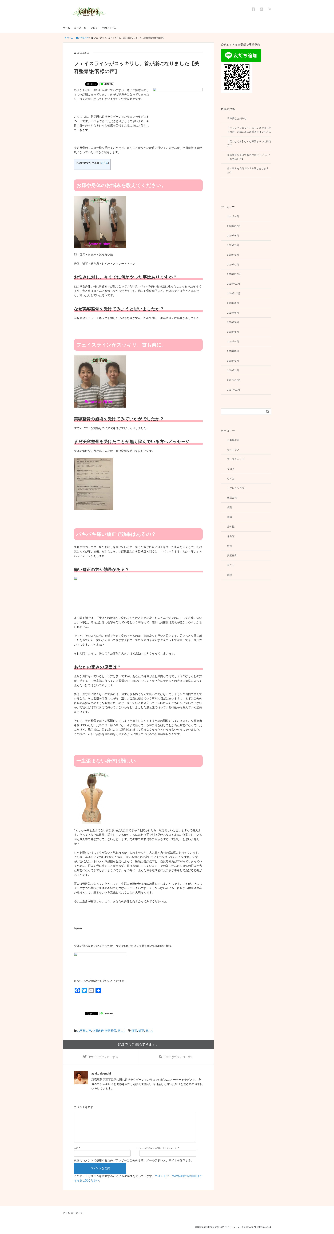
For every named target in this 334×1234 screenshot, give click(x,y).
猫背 (134, 1030)
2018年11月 (233, 283)
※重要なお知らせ (237, 118)
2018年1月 (233, 370)
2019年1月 (233, 264)
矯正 (141, 1030)
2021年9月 (233, 216)
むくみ (230, 478)
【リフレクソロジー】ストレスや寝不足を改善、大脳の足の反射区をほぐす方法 (249, 129)
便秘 (229, 507)
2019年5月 (233, 235)
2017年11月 (233, 389)
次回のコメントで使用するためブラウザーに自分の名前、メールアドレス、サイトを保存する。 (134, 1160)
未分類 (230, 536)
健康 (229, 517)
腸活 (229, 574)
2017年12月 (233, 380)
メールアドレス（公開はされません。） (158, 1148)
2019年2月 (233, 254)
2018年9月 (233, 303)
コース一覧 (80, 27)
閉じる (104, 163)
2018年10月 (233, 293)
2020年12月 (233, 226)
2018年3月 (233, 351)
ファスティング (235, 459)
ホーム (66, 27)
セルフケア (233, 449)
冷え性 (230, 526)
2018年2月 (233, 360)
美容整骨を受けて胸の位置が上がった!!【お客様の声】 (248, 157)
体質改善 (98, 1030)
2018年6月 (233, 322)
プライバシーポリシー (74, 1213)
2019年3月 (233, 245)
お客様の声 (84, 1030)
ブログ (94, 27)
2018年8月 (233, 312)
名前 (76, 1148)
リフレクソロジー (237, 488)
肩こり (122, 1030)
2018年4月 (233, 341)
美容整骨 (110, 1030)
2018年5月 (233, 331)
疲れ (229, 545)
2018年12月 (233, 274)
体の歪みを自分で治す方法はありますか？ (248, 170)
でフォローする (103, 1057)
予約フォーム (109, 27)
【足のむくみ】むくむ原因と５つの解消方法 (249, 143)
